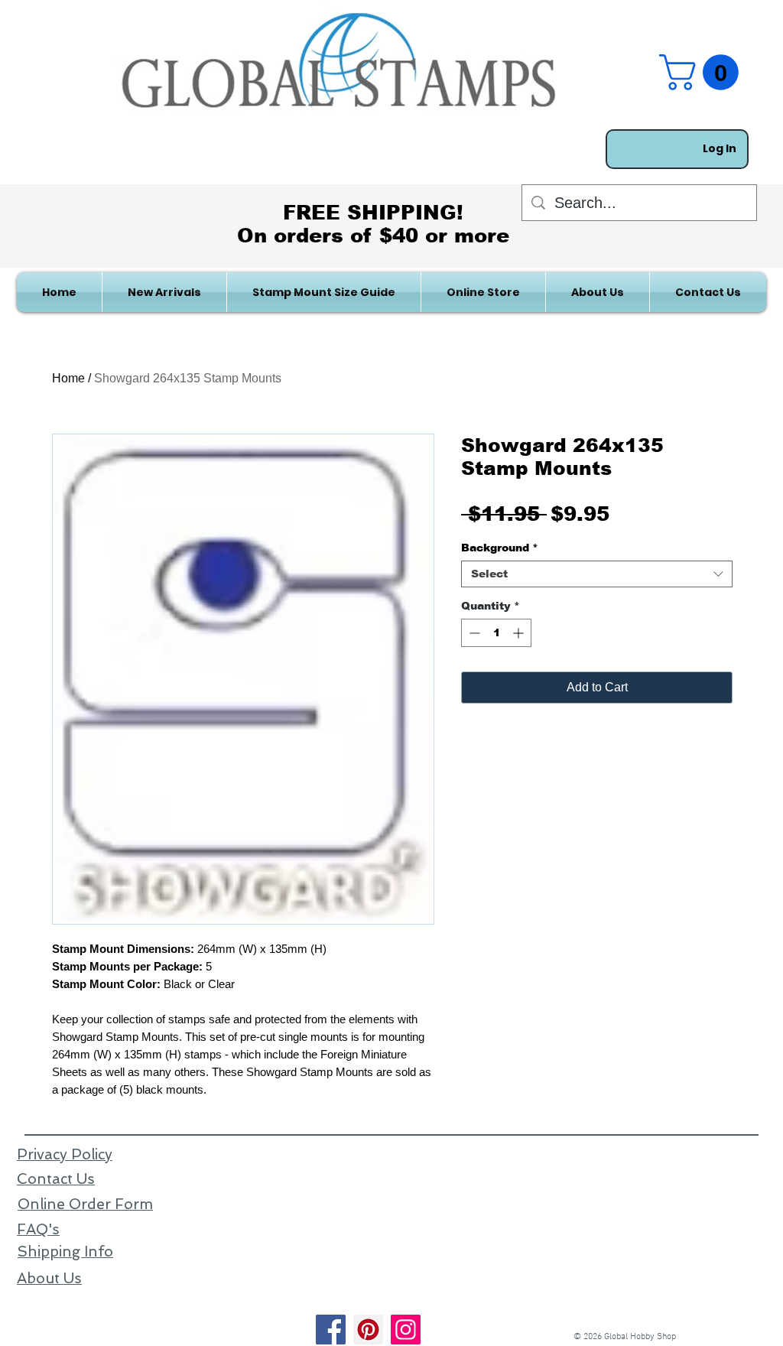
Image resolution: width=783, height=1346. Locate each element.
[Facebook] (331, 1329)
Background (499, 547)
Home (68, 378)
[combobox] (597, 574)
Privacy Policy (64, 1154)
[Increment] (519, 632)
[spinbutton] (496, 632)
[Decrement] (472, 632)
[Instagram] (406, 1329)
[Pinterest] (368, 1329)
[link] (703, 72)
